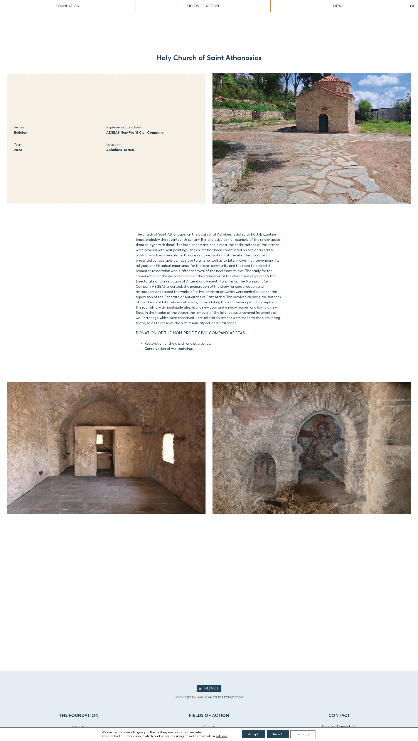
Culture (209, 726)
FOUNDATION (67, 6)
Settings (303, 734)
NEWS (338, 6)
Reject (277, 734)
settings (222, 736)
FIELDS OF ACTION (203, 6)
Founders (79, 726)
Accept (253, 734)
